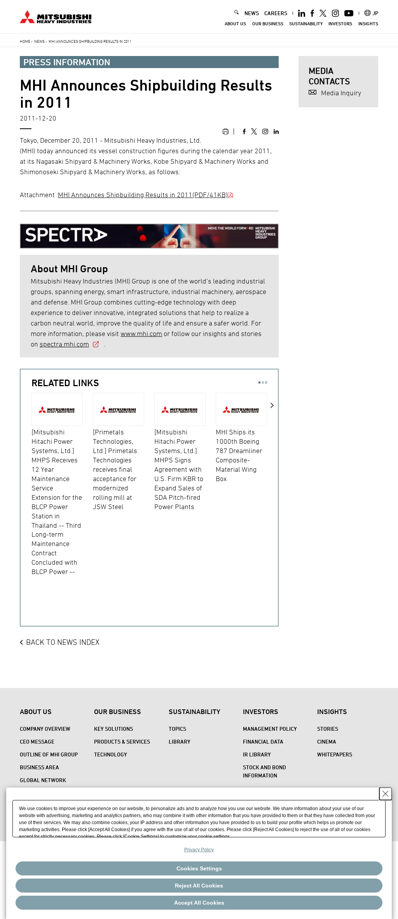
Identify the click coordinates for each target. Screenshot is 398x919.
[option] (62, 484)
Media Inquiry (341, 93)
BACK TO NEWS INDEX (63, 642)
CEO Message (37, 741)
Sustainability (306, 23)
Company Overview (45, 728)
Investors (340, 23)
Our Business (267, 23)
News (39, 41)
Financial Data (263, 741)
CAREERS (275, 13)
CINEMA (326, 741)
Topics (177, 728)
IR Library (257, 754)
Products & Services (122, 741)
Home (25, 41)
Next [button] (272, 494)
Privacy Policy (199, 849)
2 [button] (263, 382)
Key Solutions (113, 728)
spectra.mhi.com (64, 344)
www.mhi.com (141, 333)
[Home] (55, 16)
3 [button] (266, 382)
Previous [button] (26, 494)
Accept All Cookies (199, 903)
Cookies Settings (199, 868)
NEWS (251, 13)
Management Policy (270, 728)
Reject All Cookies (199, 885)
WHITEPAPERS (334, 754)
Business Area (39, 767)
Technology (110, 754)
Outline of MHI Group (49, 754)
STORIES (327, 728)
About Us (235, 23)
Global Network (43, 780)
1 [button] (259, 382)
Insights (368, 23)
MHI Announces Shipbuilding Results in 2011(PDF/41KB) (143, 195)
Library (179, 741)
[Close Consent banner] (385, 794)
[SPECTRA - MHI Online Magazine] (149, 233)
